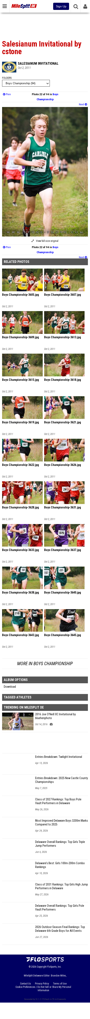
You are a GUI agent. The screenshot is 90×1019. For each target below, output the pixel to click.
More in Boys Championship (45, 663)
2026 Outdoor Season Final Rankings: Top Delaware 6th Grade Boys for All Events (60, 929)
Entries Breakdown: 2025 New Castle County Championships (61, 780)
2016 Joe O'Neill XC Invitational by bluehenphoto (55, 716)
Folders (7, 77)
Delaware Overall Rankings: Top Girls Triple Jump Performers (60, 844)
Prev (8, 94)
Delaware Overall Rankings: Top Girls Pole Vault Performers (59, 907)
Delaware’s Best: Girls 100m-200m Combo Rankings (60, 865)
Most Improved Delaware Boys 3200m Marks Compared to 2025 (61, 822)
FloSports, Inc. (54, 966)
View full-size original (46, 240)
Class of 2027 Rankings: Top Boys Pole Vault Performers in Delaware (58, 801)
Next (82, 104)
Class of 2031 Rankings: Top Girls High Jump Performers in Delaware (61, 886)
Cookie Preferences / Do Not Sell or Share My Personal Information (43, 989)
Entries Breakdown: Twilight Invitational (58, 757)
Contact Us (25, 983)
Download (10, 687)
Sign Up (61, 6)
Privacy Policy (42, 983)
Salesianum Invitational (38, 63)
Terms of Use (60, 983)
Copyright (41, 966)
